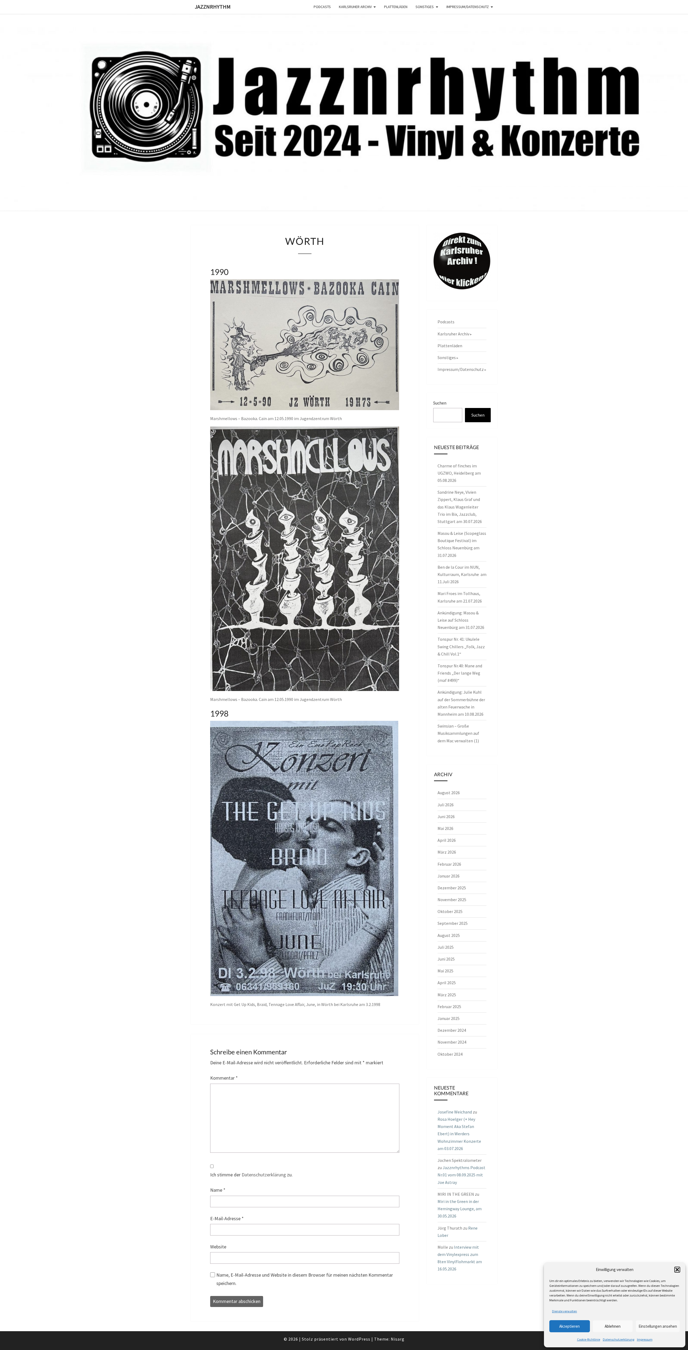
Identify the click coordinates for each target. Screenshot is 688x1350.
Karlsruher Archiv (355, 6)
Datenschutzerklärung (618, 1339)
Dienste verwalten (564, 1311)
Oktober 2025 (450, 911)
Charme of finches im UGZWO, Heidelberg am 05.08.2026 (459, 473)
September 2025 (453, 923)
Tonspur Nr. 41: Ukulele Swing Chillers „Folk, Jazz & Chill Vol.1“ (461, 646)
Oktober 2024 (450, 1054)
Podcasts (322, 6)
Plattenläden (395, 6)
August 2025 (449, 935)
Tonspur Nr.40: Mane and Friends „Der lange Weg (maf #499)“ (460, 673)
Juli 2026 (446, 804)
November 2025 (452, 899)
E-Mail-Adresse (227, 1218)
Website (218, 1247)
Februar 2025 (449, 1006)
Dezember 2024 (452, 1030)
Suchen (439, 403)
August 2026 (449, 792)
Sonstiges (424, 6)
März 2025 (447, 994)
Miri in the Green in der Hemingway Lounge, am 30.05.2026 (460, 1209)
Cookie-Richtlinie (588, 1339)
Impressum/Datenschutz (467, 6)
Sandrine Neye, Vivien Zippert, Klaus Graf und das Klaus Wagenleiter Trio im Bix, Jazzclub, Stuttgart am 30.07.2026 (460, 506)
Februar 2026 (449, 864)
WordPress (359, 1339)
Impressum (645, 1339)
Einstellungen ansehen (658, 1326)
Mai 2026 (445, 828)
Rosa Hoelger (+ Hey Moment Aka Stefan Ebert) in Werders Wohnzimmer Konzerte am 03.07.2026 (459, 1133)
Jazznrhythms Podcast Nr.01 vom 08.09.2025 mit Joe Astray (461, 1175)
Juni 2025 (446, 959)
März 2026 (447, 852)
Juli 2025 (446, 947)
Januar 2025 (449, 1018)
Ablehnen (613, 1326)
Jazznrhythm (213, 6)
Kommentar (224, 1078)
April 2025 (447, 982)
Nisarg (397, 1339)
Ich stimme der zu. (251, 1175)
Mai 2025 (445, 970)
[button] (677, 1269)
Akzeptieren (569, 1326)
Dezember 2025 (452, 887)
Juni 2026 (446, 816)
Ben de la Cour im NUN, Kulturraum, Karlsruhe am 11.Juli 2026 (462, 574)
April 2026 (447, 840)
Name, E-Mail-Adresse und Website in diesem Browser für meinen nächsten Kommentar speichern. (304, 1279)
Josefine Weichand (455, 1112)
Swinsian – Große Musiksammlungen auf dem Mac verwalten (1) (458, 733)
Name (217, 1190)
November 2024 (452, 1042)
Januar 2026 (449, 876)
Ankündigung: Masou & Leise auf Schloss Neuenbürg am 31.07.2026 (461, 620)
